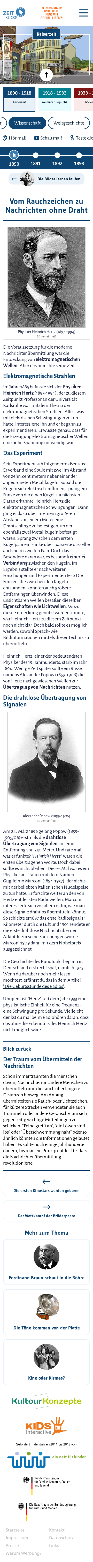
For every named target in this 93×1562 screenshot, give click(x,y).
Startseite (15, 1530)
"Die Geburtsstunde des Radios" (33, 986)
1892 (57, 163)
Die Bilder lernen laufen (58, 178)
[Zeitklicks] (14, 13)
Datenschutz (61, 1538)
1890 (14, 164)
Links (54, 1545)
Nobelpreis (70, 942)
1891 (36, 163)
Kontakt (57, 1530)
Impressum (17, 1538)
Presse (12, 1545)
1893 (79, 163)
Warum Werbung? (23, 1553)
